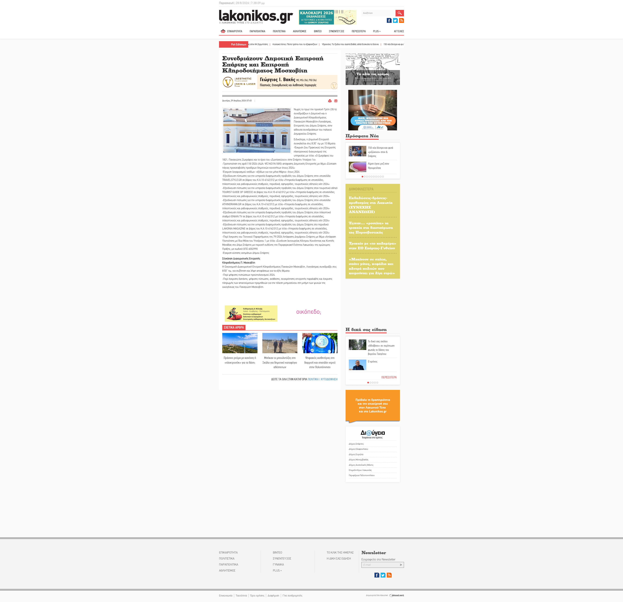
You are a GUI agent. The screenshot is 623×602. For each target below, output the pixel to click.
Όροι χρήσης (257, 595)
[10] (383, 176)
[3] (367, 176)
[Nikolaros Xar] (251, 313)
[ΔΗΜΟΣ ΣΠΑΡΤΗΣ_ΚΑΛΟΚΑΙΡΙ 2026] (327, 17)
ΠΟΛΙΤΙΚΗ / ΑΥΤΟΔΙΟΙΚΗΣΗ (322, 379)
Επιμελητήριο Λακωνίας (360, 470)
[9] (380, 176)
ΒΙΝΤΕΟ (318, 31)
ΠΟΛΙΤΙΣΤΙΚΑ (279, 31)
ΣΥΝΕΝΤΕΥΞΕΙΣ (336, 31)
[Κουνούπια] (372, 109)
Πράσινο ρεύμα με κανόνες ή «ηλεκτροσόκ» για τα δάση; (240, 360)
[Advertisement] (373, 303)
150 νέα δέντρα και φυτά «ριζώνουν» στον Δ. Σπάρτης (375, 44)
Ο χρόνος (372, 361)
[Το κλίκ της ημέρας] (373, 69)
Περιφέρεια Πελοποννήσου (362, 475)
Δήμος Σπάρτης (356, 443)
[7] (376, 176)
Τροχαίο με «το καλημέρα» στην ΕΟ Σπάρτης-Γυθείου (372, 245)
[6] (374, 176)
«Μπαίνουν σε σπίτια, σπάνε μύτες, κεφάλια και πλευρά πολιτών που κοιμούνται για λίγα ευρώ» (372, 266)
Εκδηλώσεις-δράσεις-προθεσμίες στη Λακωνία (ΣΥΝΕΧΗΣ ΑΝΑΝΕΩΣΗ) (370, 205)
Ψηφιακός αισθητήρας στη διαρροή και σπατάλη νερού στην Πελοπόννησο (320, 362)
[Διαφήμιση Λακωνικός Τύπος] (373, 406)
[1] (362, 176)
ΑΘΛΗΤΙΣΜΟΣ (299, 31)
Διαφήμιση (273, 595)
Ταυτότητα (241, 595)
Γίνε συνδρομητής (292, 595)
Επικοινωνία (225, 595)
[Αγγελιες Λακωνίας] (308, 311)
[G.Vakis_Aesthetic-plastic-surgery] (279, 81)
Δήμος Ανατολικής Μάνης (361, 465)
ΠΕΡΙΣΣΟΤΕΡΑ (389, 377)
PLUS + (377, 31)
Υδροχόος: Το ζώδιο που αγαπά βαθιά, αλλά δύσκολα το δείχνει (318, 44)
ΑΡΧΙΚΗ (223, 32)
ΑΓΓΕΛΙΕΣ (399, 31)
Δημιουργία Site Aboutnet (377, 595)
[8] (378, 176)
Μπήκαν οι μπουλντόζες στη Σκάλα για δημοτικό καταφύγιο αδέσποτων (280, 362)
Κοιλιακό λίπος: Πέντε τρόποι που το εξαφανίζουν (263, 44)
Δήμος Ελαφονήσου (358, 449)
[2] (365, 176)
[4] (369, 176)
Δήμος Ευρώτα (356, 454)
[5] (371, 176)
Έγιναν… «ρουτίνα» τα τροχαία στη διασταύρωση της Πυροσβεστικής (371, 227)
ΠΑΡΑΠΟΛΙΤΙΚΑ (257, 31)
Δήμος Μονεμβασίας (358, 459)
